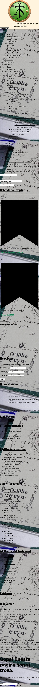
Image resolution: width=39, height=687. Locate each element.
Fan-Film (13, 111)
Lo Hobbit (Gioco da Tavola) (19, 152)
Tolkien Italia (7, 531)
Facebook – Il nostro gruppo (12, 434)
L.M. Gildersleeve (9, 578)
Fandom (9, 104)
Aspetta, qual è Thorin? (18, 97)
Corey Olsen (7, 559)
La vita (9, 67)
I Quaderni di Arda (9, 62)
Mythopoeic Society (10, 459)
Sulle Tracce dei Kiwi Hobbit (23, 113)
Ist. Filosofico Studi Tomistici (13, 457)
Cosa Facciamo (8, 43)
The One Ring (15, 150)
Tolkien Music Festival (10, 536)
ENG (5, 159)
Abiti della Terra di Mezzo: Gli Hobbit (21, 129)
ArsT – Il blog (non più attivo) (12, 431)
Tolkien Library (8, 533)
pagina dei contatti (8, 649)
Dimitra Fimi (7, 566)
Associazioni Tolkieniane (18, 106)
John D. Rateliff (8, 573)
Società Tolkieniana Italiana (12, 468)
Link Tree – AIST (8, 441)
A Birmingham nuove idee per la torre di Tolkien (25, 406)
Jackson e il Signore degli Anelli (20, 94)
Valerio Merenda (13, 399)
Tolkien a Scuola (12, 88)
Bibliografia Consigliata (11, 71)
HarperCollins (8, 503)
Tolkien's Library (8, 540)
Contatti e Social (12, 39)
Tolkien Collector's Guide (11, 524)
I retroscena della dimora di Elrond (25, 125)
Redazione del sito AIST (14, 37)
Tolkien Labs (11, 78)
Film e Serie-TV (11, 92)
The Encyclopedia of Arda (11, 522)
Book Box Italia (12, 389)
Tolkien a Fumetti (12, 136)
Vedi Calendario (4, 321)
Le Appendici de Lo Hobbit (22, 122)
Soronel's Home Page (10, 520)
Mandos (6, 510)
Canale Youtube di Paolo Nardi (13, 496)
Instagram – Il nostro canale (12, 438)
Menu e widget (4, 28)
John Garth (7, 575)
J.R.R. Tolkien (8, 64)
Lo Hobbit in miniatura (17, 155)
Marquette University (10, 515)
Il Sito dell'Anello (8, 506)
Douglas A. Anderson (10, 568)
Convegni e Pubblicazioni (14, 76)
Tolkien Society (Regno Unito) (12, 471)
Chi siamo (7, 34)
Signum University (9, 517)
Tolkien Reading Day (13, 53)
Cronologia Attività (13, 57)
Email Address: (4, 368)
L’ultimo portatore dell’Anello (23, 127)
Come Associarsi (12, 41)
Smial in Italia (15, 108)
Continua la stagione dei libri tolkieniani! (28, 399)
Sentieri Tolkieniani (9, 466)
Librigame (10, 145)
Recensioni (10, 81)
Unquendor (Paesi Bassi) (11, 475)
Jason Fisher (8, 571)
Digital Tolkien (8, 499)
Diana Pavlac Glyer (9, 564)
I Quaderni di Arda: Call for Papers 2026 (18, 162)
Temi (5, 90)
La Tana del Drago (9, 60)
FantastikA (10, 46)
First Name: (3, 371)
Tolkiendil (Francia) (9, 473)
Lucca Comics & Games (14, 55)
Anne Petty (7, 557)
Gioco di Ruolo (11, 148)
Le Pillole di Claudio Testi (14, 83)
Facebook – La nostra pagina (12, 436)
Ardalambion (7, 489)
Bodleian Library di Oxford (11, 492)
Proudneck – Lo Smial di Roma (13, 461)
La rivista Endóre (9, 508)
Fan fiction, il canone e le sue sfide (25, 120)
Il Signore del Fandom (17, 134)
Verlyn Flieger (8, 582)
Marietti (6, 513)
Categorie (3, 179)
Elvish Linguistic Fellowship (12, 501)
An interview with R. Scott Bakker (17, 164)
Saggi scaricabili (12, 74)
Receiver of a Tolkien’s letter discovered (19, 171)
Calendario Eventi (9, 157)
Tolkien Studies (8, 538)
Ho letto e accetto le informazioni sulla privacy (16, 364)
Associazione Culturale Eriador (13, 454)
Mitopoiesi (10, 48)
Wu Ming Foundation (10, 543)
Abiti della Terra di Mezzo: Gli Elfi (20, 132)
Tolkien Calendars (12, 139)
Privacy (2, 686)
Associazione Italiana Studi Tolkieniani (27, 23)
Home (5, 32)
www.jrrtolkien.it (5, 609)
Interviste (10, 85)
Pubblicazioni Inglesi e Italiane (16, 69)
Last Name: (3, 375)
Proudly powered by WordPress (14, 686)
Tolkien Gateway (9, 529)
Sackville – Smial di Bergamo (12, 464)
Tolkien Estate (8, 526)
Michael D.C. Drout (9, 580)
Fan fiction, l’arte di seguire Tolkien (25, 118)
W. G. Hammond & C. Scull (11, 585)
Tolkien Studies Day (13, 50)
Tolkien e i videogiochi (17, 143)
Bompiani (7, 494)
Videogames (11, 141)
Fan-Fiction (14, 115)
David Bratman (8, 561)
